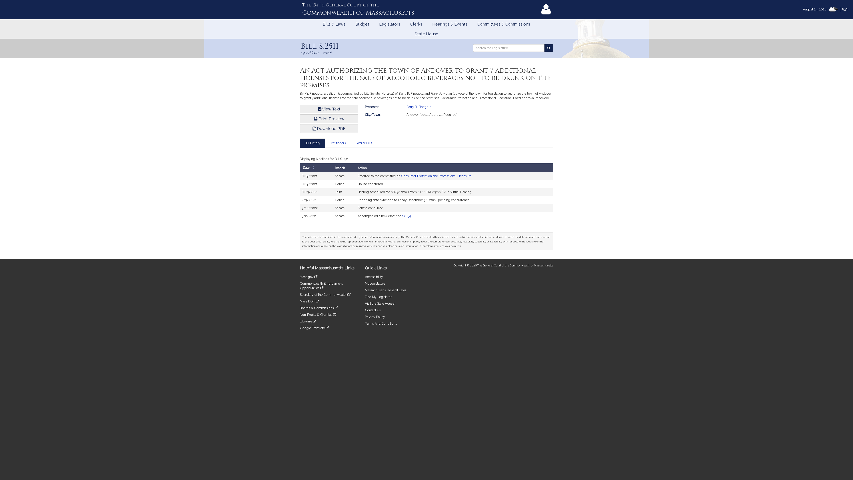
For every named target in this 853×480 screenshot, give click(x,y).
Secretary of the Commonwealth (323, 294)
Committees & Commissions (503, 24)
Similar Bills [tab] (364, 143)
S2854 (406, 216)
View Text (330, 109)
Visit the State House (379, 303)
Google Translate (313, 328)
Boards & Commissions (317, 308)
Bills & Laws (334, 24)
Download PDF (330, 128)
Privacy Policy (375, 317)
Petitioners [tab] (338, 143)
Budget (362, 24)
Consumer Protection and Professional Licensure (436, 176)
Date (306, 167)
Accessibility (374, 277)
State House (426, 34)
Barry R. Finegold (419, 107)
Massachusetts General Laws (385, 290)
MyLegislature (375, 283)
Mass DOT (308, 301)
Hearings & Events (449, 24)
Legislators (389, 24)
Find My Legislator (378, 297)
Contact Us (373, 310)
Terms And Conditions (381, 323)
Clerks (416, 24)
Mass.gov (307, 277)
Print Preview (330, 118)
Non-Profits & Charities (316, 314)
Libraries (306, 321)
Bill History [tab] (312, 143)
